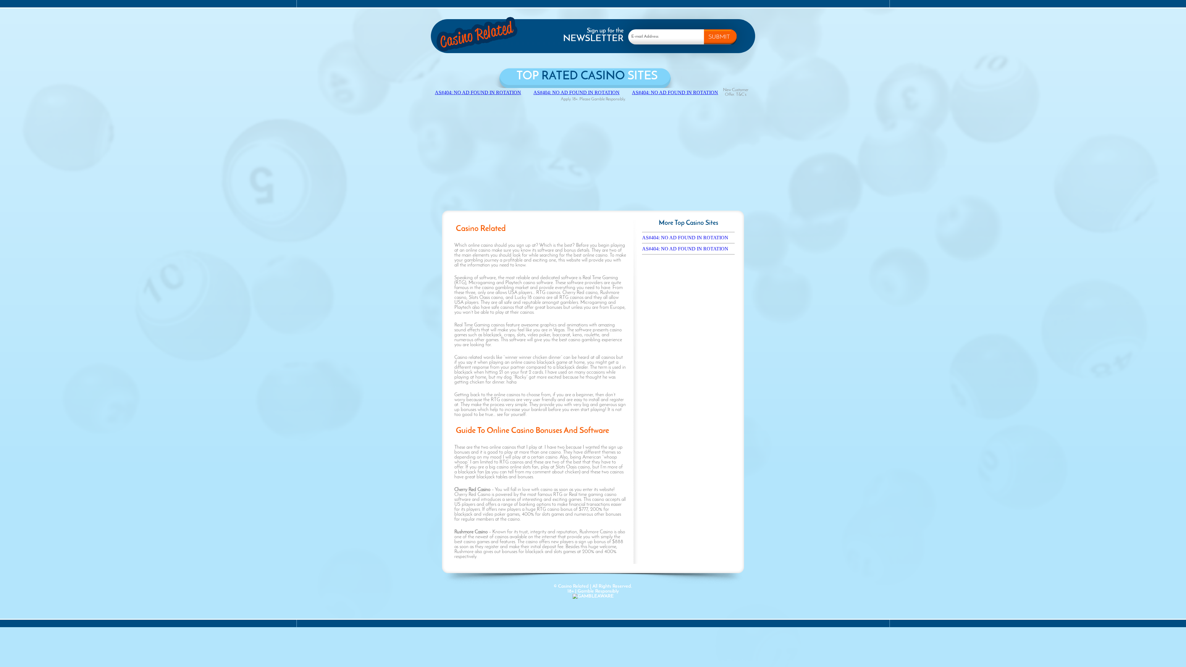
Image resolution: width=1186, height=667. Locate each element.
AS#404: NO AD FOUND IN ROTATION (685, 237)
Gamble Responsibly (598, 591)
